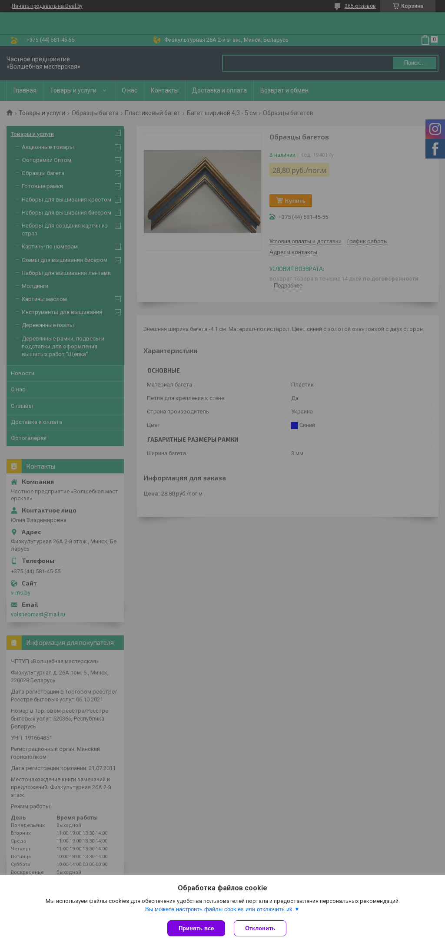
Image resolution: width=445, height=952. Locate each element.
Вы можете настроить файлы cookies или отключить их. (219, 909)
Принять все (196, 928)
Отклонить (260, 928)
